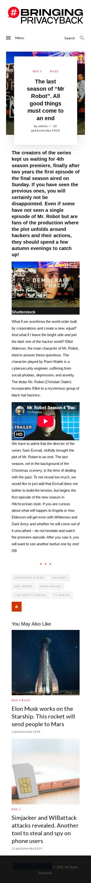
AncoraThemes (32, 865)
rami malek (51, 586)
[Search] (82, 38)
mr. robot (24, 586)
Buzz (54, 71)
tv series (62, 594)
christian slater (29, 577)
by (41, 126)
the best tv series (30, 594)
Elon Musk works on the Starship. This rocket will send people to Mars (43, 716)
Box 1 (37, 71)
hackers (59, 577)
